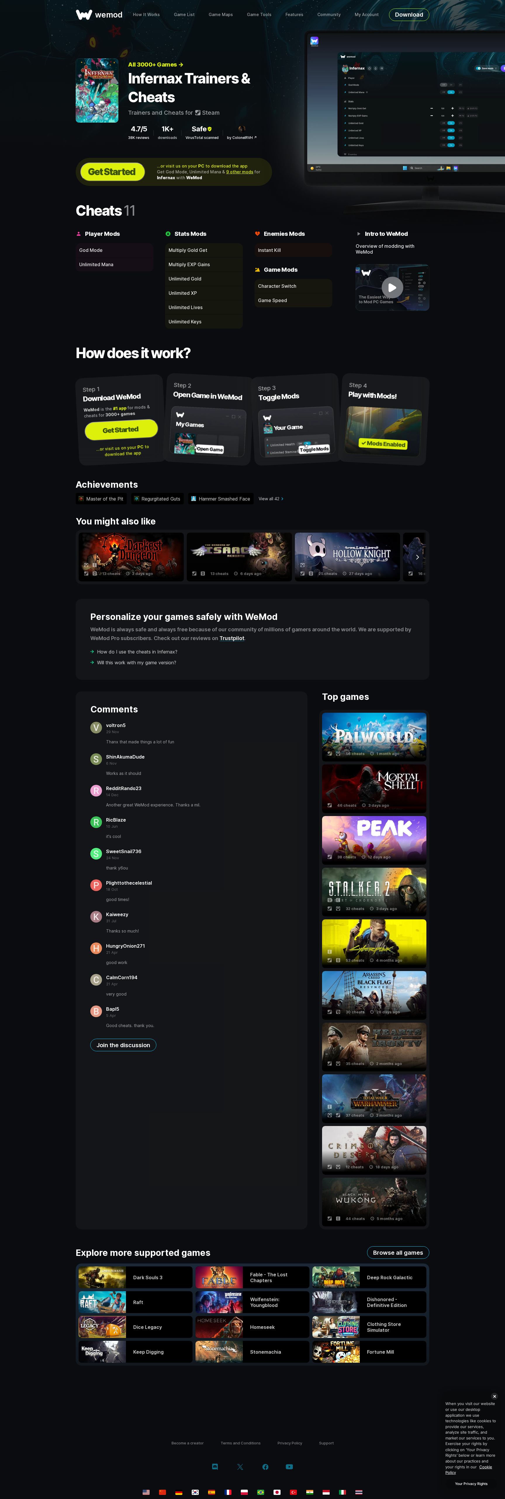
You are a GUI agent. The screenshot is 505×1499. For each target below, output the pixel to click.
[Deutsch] (178, 1492)
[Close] (494, 1396)
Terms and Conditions (241, 1443)
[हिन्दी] (309, 1492)
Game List (184, 14)
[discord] (215, 1467)
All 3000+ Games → (156, 64)
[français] (227, 1492)
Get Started (111, 171)
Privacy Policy (290, 1443)
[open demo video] (393, 287)
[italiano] (342, 1492)
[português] (260, 1492)
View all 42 (269, 498)
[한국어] (195, 1492)
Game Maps (221, 14)
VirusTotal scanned (202, 137)
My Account (367, 14)
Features (294, 14)
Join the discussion (123, 1045)
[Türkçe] (293, 1492)
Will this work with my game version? (136, 662)
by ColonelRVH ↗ (242, 137)
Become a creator (188, 1443)
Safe (199, 129)
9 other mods (239, 171)
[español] (211, 1492)
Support (326, 1443)
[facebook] (265, 1467)
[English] (146, 1492)
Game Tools (259, 14)
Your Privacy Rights (471, 1483)
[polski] (244, 1492)
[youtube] (289, 1467)
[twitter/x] (240, 1467)
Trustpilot (231, 638)
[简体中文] (162, 1492)
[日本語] (277, 1492)
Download (409, 14)
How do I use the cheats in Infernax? (137, 652)
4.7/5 (139, 129)
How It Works (146, 14)
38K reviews (138, 137)
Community (329, 14)
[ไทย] (358, 1492)
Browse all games (398, 1252)
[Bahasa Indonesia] (326, 1492)
